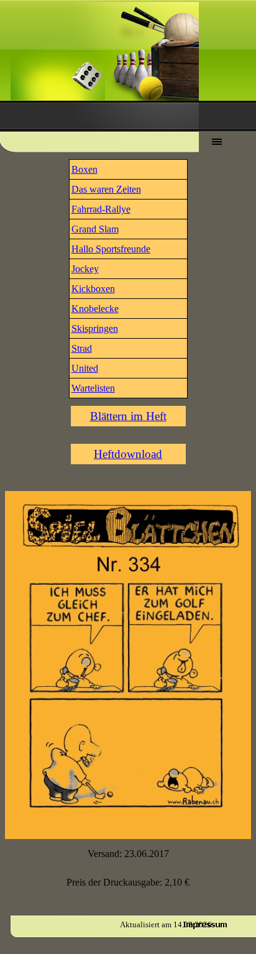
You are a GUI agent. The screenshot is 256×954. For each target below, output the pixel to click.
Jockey (85, 269)
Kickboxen (93, 288)
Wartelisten (93, 388)
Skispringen (94, 328)
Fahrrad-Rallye (100, 209)
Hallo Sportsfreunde (110, 249)
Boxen (84, 169)
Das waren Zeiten (106, 189)
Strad (81, 348)
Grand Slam (95, 229)
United (84, 368)
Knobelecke (95, 308)
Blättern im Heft (128, 416)
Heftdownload (128, 454)
